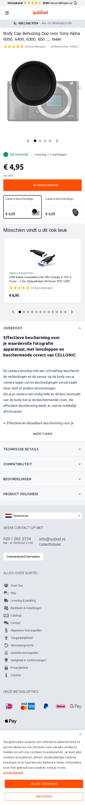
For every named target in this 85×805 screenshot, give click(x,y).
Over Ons (17, 585)
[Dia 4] (32, 312)
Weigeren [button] (44, 796)
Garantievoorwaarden (24, 652)
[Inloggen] (61, 12)
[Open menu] (8, 13)
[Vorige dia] (13, 311)
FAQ (13, 593)
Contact (16, 623)
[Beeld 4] (49, 140)
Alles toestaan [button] (44, 784)
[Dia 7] (44, 312)
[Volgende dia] (71, 311)
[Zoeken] (19, 12)
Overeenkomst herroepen (23, 556)
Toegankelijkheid (22, 638)
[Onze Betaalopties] (9, 706)
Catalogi (16, 615)
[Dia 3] (28, 312)
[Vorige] (28, 140)
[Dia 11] (61, 312)
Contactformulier (50, 544)
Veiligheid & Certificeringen (28, 660)
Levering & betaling (23, 600)
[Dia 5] (36, 312)
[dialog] (42, 767)
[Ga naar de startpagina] (40, 11)
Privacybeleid (19, 667)
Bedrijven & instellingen (26, 608)
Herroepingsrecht (22, 645)
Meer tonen (42, 433)
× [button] (80, 734)
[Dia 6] (40, 312)
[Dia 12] (65, 312)
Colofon (16, 675)
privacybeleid (13, 772)
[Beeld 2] (40, 140)
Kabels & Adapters (21, 273)
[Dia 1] (20, 312)
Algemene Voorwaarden (26, 630)
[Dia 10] (57, 312)
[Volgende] (56, 140)
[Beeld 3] (44, 140)
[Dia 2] (24, 312)
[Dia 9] (53, 312)
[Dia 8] (49, 312)
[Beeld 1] (35, 140)
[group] (13, 46)
